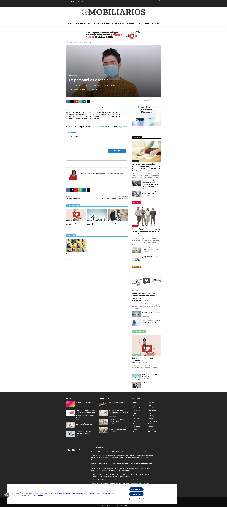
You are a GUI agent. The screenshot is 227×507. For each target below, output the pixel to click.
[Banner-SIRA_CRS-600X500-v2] (146, 114)
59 (84, 89)
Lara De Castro (74, 89)
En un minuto (137, 137)
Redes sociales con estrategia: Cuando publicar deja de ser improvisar (144, 295)
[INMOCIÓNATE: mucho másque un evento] (70, 404)
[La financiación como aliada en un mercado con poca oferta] (136, 250)
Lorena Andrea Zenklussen (139, 236)
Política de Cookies (43, 495)
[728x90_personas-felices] (113, 35)
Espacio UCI (136, 202)
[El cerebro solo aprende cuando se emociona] (76, 245)
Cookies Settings (136, 499)
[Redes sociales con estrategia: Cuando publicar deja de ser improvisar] (146, 281)
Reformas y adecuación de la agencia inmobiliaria (113, 198)
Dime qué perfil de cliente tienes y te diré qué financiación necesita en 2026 (146, 231)
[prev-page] (67, 228)
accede (102, 126)
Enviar (117, 151)
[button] (159, 1)
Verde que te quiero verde (73, 198)
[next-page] (70, 228)
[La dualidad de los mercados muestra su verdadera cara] (70, 434)
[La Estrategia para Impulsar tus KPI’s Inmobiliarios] (103, 422)
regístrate (122, 126)
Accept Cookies (136, 489)
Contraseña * (72, 142)
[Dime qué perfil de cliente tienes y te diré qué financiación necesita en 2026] (146, 216)
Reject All (136, 494)
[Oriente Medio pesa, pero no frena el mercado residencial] (70, 425)
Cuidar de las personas (114, 223)
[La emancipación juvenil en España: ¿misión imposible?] (136, 258)
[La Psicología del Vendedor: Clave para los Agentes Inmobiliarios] (103, 430)
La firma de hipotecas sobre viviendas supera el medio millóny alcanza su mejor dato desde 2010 (146, 166)
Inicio (67, 42)
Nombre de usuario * (74, 136)
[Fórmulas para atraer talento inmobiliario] (97, 215)
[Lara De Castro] (73, 174)
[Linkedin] (84, 101)
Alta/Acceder (80, 1)
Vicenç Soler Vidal (136, 300)
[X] (72, 101)
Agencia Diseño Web (118, 505)
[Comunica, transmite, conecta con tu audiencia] (103, 404)
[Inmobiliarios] (113, 13)
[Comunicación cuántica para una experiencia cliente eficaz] (136, 323)
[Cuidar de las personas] (118, 215)
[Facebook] (68, 101)
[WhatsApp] (80, 101)
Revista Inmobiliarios (137, 170)
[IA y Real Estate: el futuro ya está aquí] (136, 314)
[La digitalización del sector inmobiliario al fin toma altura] (136, 194)
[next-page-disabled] (70, 260)
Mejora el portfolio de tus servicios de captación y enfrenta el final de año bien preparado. (118, 412)
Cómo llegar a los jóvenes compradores (142, 359)
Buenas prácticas (74, 42)
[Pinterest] (76, 101)
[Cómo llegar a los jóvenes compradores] (75, 215)
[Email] (88, 101)
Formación (136, 267)
